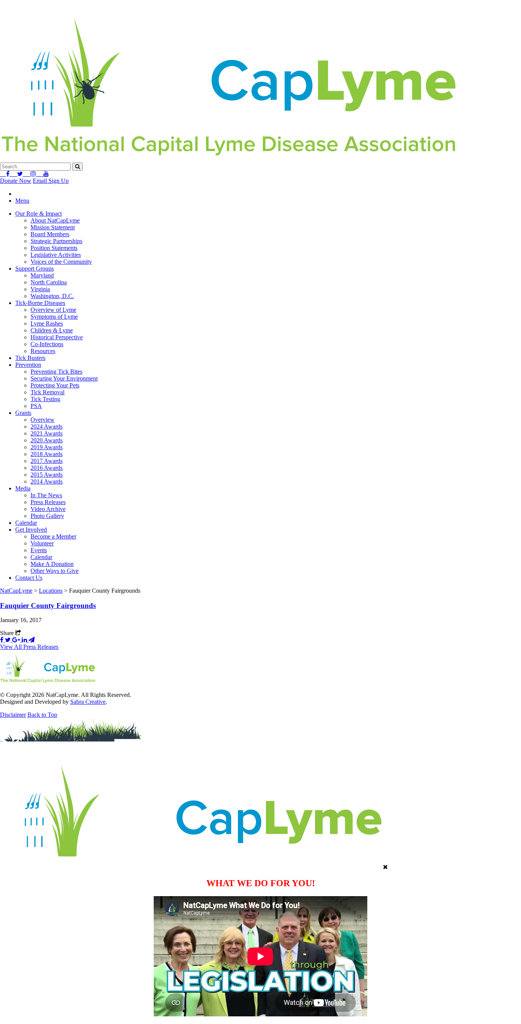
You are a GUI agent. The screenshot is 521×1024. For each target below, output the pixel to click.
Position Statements (54, 248)
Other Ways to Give (55, 571)
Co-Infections (47, 344)
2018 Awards (47, 454)
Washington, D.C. (52, 296)
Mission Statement (53, 227)
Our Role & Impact (38, 213)
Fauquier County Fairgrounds (48, 605)
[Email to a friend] (32, 640)
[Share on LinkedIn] (25, 640)
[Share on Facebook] (2, 640)
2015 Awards (47, 474)
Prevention (28, 364)
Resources (43, 351)
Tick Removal (47, 392)
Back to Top (42, 714)
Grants (23, 413)
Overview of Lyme (53, 309)
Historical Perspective (57, 337)
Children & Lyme (52, 330)
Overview (43, 419)
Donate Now (15, 180)
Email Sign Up (51, 180)
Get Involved (31, 529)
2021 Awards (47, 433)
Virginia (40, 289)
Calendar (26, 522)
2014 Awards (47, 481)
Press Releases (48, 502)
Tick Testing (45, 399)
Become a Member (53, 536)
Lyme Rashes (47, 323)
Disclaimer (13, 714)
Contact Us (28, 577)
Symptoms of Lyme (54, 316)
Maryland (42, 275)
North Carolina (49, 282)
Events (39, 550)
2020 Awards (47, 440)
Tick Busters (30, 358)
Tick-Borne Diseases (40, 303)
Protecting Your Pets (55, 385)
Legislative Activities (56, 255)
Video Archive (48, 509)
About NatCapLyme (55, 220)
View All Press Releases (29, 646)
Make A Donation (52, 564)
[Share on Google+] (17, 640)
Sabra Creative (88, 701)
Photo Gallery (47, 516)
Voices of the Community (61, 261)
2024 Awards (47, 426)
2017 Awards (47, 461)
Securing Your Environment (64, 378)
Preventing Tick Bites (56, 371)
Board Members (50, 234)
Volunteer (42, 543)
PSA (36, 406)
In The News (46, 495)
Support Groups (34, 268)
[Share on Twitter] (8, 640)
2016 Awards (47, 467)
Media (23, 488)
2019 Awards (47, 447)
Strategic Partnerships (56, 241)
